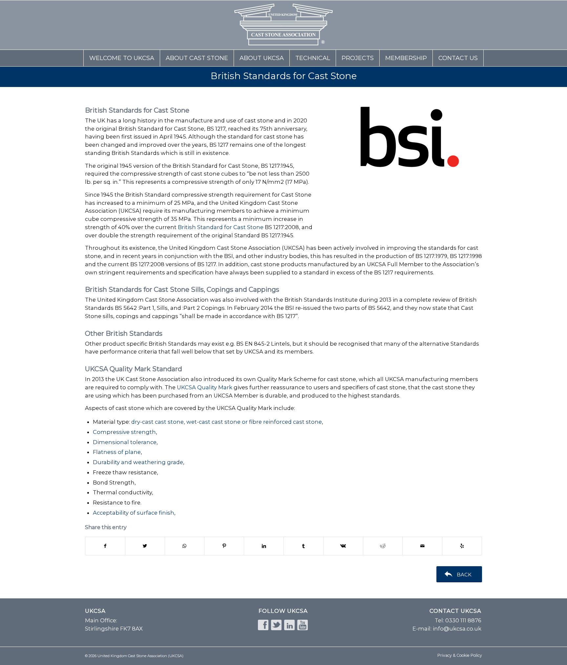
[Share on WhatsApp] (184, 546)
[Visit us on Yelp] (462, 546)
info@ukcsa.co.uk (457, 628)
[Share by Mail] (422, 546)
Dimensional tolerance (125, 442)
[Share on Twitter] (145, 546)
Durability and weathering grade (138, 462)
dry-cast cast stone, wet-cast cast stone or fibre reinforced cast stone (226, 421)
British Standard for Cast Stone (220, 227)
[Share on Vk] (343, 546)
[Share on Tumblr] (303, 546)
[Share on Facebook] (105, 546)
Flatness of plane (117, 452)
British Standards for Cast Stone (284, 75)
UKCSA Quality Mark (204, 387)
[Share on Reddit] (383, 546)
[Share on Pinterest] (224, 546)
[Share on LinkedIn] (264, 546)
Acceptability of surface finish (133, 512)
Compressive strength (124, 432)
